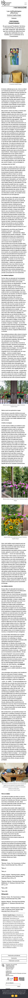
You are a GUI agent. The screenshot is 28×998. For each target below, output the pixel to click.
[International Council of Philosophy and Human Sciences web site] (16, 979)
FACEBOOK (8, 988)
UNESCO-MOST (9, 972)
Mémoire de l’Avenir (9, 975)
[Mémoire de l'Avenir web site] (22, 979)
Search (19, 475)
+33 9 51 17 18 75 (9, 969)
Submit (18, 986)
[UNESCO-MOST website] (9, 979)
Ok (12, 995)
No (16, 995)
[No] (26, 993)
